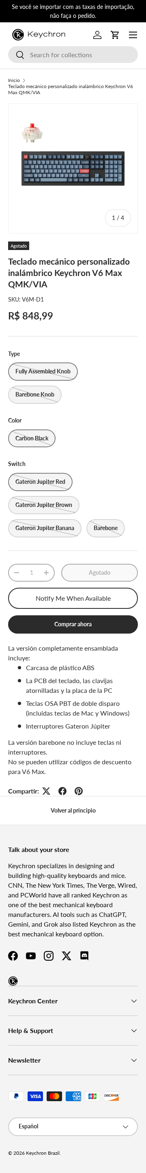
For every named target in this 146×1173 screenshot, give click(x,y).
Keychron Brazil (43, 1153)
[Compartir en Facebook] (62, 791)
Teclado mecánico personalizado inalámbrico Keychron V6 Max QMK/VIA (70, 89)
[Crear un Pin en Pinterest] (79, 791)
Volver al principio (73, 810)
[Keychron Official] (13, 981)
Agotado (99, 572)
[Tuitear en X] (46, 791)
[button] (115, 35)
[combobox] (73, 54)
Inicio (14, 80)
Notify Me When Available (73, 598)
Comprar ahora (73, 624)
